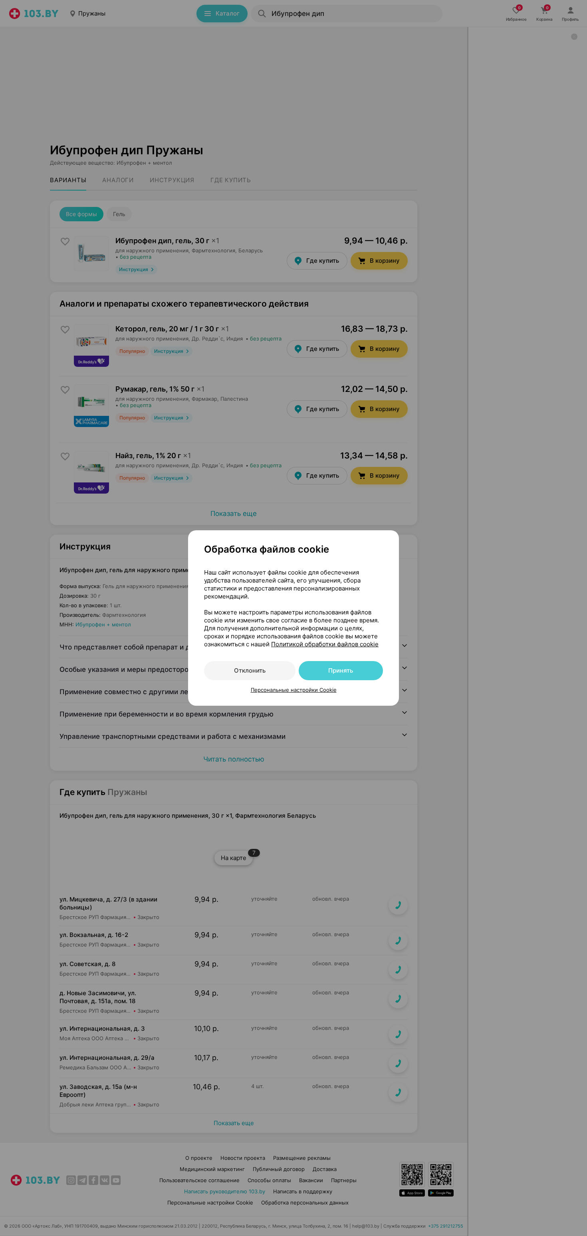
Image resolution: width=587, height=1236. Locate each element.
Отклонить (250, 670)
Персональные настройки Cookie (294, 690)
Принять (340, 670)
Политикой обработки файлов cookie (325, 644)
